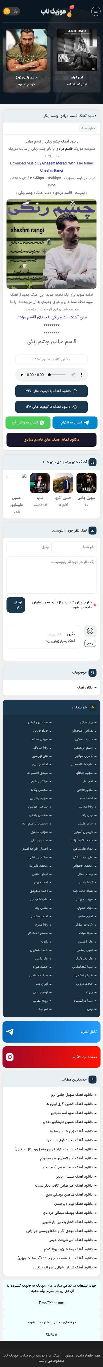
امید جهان (41, 882)
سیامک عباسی (38, 975)
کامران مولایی (83, 756)
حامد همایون (39, 950)
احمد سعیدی (39, 891)
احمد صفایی (39, 916)
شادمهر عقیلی (83, 924)
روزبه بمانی (40, 1000)
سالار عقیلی (85, 823)
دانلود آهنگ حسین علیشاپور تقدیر (68, 1122)
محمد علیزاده (38, 865)
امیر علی (87, 781)
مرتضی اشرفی (39, 781)
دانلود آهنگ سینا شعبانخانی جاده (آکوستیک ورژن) (55, 1258)
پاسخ (90, 643)
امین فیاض (85, 916)
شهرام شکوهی (83, 975)
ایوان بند (42, 983)
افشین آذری (40, 764)
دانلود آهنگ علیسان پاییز (74, 1176)
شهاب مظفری (39, 832)
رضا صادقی (40, 747)
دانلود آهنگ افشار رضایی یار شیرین (67, 1222)
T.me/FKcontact (51, 1303)
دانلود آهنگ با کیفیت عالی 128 (48, 407)
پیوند (89, 992)
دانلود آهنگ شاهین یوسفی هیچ (69, 1194)
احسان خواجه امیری (35, 848)
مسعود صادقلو (38, 933)
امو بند (43, 1009)
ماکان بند (41, 908)
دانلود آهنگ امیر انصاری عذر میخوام (66, 1158)
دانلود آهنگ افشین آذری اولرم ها (69, 1104)
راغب (44, 941)
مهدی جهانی (84, 899)
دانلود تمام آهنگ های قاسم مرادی (51, 440)
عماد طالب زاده (82, 891)
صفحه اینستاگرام (84, 1057)
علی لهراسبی (40, 756)
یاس (90, 1009)
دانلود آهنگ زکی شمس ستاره (71, 1131)
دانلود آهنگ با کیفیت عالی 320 (48, 391)
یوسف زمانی (84, 874)
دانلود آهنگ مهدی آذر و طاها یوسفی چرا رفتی (59, 1231)
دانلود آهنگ (85, 687)
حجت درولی (84, 983)
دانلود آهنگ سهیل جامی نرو (72, 1094)
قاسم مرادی (64, 148)
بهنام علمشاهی (83, 848)
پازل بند (87, 815)
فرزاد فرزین (40, 730)
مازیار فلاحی (85, 790)
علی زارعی (41, 958)
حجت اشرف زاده (82, 840)
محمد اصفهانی (82, 865)
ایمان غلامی (40, 874)
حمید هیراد (40, 966)
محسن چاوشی (38, 722)
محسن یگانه (39, 790)
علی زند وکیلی (84, 958)
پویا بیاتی (86, 722)
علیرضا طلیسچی (82, 764)
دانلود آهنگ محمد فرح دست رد (69, 1140)
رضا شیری (41, 924)
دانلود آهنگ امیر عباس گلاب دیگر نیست (64, 1185)
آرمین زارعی (40, 992)
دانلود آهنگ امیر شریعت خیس (70, 1240)
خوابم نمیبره (77, 81)
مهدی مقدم (40, 739)
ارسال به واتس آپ (25, 422)
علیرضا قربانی (39, 899)
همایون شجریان (82, 730)
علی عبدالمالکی (83, 857)
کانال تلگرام (88, 1032)
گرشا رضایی (85, 882)
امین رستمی (84, 950)
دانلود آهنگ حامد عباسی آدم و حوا (67, 1167)
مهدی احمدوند (37, 773)
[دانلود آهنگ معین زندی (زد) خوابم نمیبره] (76, 50)
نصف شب (26, 81)
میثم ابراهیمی (83, 747)
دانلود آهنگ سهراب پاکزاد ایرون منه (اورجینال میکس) (53, 1149)
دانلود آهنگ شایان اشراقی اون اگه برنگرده (63, 1267)
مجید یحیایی (39, 798)
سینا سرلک (86, 933)
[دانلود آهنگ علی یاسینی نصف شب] (26, 50)
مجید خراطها (84, 773)
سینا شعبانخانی (82, 966)
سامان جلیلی (39, 840)
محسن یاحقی (38, 815)
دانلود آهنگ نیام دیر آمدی (73, 1204)
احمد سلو (86, 798)
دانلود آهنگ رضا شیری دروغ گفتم (68, 1249)
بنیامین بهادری (38, 806)
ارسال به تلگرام (71, 422)
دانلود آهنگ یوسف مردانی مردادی (68, 1213)
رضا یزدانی (86, 806)
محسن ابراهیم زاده (35, 823)
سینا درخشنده (83, 1000)
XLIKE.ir (51, 1334)
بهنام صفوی (85, 908)
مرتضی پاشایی (38, 857)
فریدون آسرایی (83, 832)
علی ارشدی (85, 941)
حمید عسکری (84, 739)
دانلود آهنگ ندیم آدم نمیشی (72, 1113)
